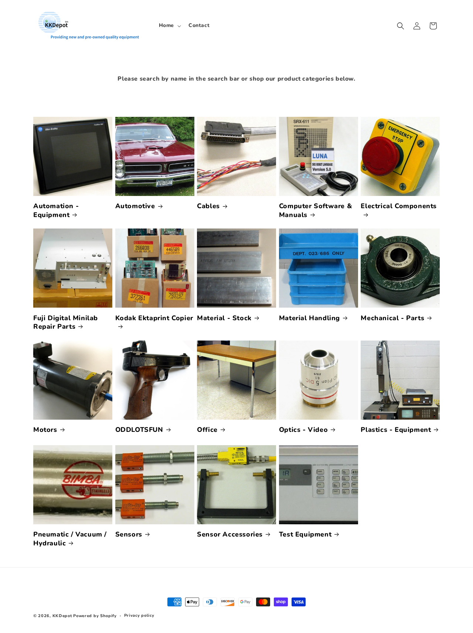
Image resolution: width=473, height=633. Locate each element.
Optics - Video (303, 430)
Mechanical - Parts (392, 318)
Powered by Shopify (95, 616)
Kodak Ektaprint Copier (154, 318)
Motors (45, 430)
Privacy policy (139, 615)
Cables (208, 206)
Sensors (128, 534)
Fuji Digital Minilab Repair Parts (65, 322)
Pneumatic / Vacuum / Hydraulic (70, 538)
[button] (169, 25)
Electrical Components (399, 206)
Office (207, 430)
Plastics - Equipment (396, 430)
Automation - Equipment (56, 210)
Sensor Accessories (230, 534)
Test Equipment (305, 534)
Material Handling (309, 318)
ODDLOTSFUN (139, 430)
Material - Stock (224, 318)
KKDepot (62, 616)
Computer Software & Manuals (315, 210)
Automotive (135, 206)
